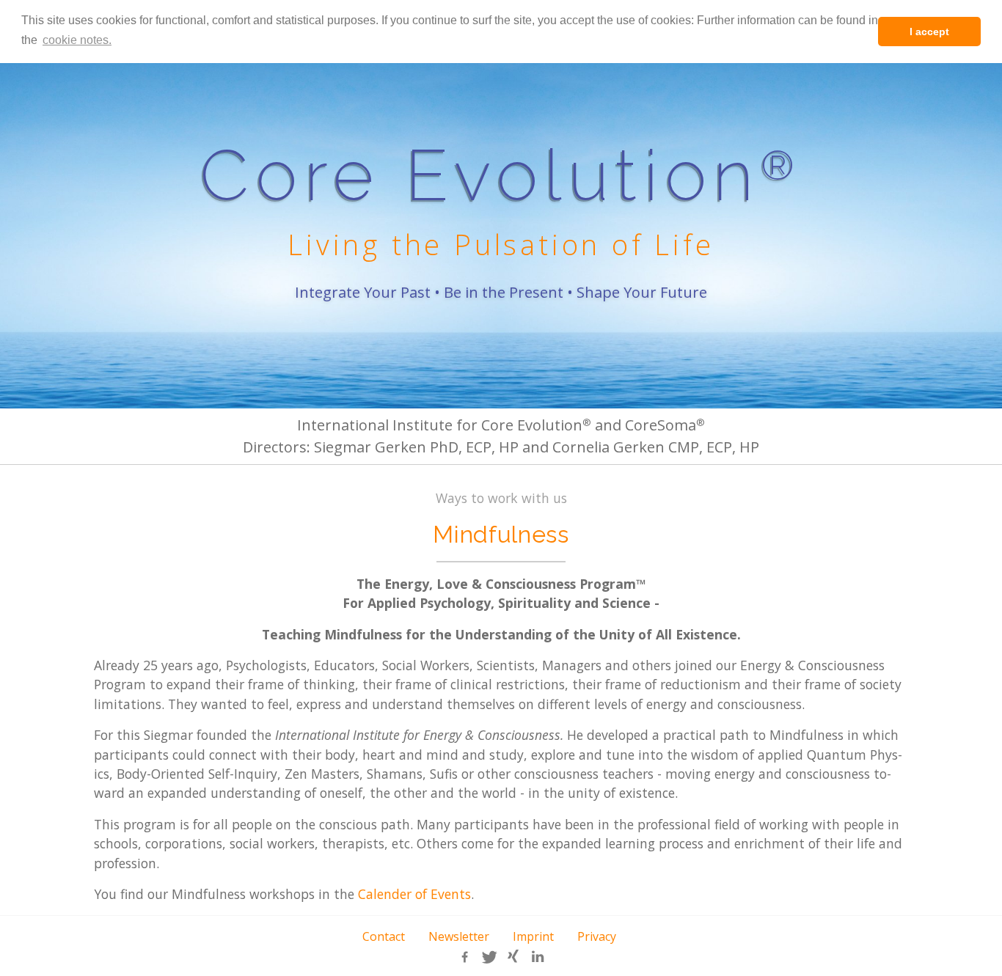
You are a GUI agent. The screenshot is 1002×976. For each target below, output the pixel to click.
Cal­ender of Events (414, 894)
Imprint (533, 936)
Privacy (596, 936)
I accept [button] (929, 31)
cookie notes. (77, 40)
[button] (465, 957)
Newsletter (458, 936)
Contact (383, 936)
